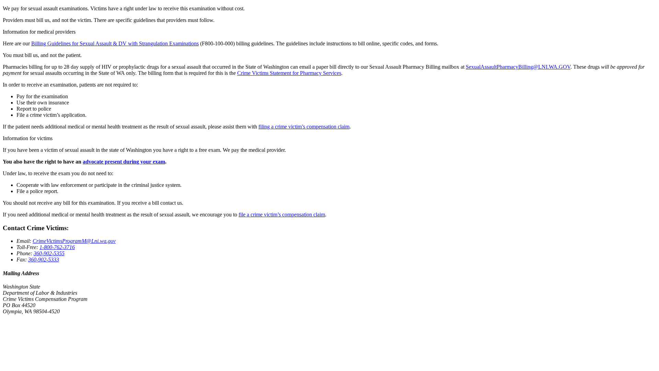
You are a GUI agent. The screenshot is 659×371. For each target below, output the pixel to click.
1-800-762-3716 (57, 247)
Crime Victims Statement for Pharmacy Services (289, 73)
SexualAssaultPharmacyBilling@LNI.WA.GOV (518, 67)
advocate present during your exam (124, 162)
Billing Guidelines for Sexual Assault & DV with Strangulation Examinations (115, 43)
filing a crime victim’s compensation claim (303, 127)
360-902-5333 (43, 259)
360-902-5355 (49, 253)
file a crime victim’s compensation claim (282, 214)
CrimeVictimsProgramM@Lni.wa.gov (74, 241)
